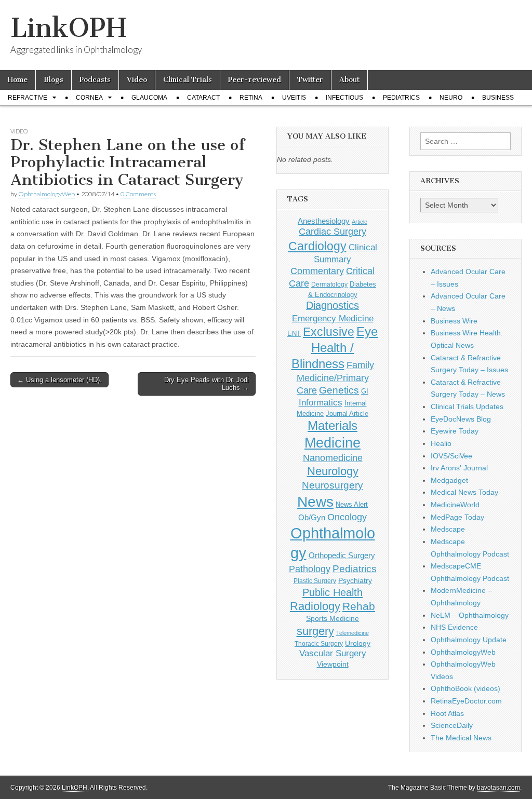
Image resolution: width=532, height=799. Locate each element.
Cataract (203, 97)
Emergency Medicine (333, 318)
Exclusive (328, 331)
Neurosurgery (332, 485)
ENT (294, 333)
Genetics (339, 390)
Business (498, 97)
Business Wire (454, 321)
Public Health (332, 592)
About (349, 79)
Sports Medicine (332, 618)
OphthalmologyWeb (46, 194)
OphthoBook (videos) (465, 688)
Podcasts (95, 79)
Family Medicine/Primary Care (335, 378)
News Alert (352, 504)
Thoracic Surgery (319, 643)
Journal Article (347, 413)
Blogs (53, 79)
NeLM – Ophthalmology (470, 615)
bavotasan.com (498, 787)
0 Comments (138, 194)
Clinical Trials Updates (467, 406)
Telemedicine (352, 633)
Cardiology (317, 246)
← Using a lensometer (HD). (59, 380)
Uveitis (294, 97)
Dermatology (329, 284)
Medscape (448, 529)
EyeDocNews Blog (461, 419)
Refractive (27, 97)
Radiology (315, 606)
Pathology (309, 569)
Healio (441, 443)
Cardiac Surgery (332, 231)
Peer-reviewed (254, 79)
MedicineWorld (455, 504)
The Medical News (461, 738)
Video (137, 79)
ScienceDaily (452, 725)
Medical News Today (464, 492)
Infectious (344, 97)
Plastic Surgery (315, 581)
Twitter (310, 79)
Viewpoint (333, 664)
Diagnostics (332, 305)
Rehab (358, 606)
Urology (357, 643)
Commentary (317, 271)
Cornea (89, 97)
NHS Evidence (454, 627)
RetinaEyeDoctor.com (466, 701)
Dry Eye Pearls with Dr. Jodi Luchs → (206, 384)
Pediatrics (401, 97)
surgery (315, 631)
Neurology (332, 471)
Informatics (320, 403)
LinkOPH (68, 28)
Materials (332, 425)
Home (18, 79)
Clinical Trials (187, 79)
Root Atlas (447, 713)
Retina (251, 97)
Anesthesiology (324, 220)
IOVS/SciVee (451, 456)
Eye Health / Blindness (334, 347)
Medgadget (449, 480)
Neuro (451, 97)
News (315, 501)
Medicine (332, 443)
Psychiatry (355, 580)
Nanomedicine (333, 458)
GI (364, 391)
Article (359, 222)
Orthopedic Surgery (342, 555)
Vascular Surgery (332, 653)
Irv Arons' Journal (459, 468)
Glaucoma (149, 97)
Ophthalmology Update (469, 639)
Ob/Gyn (311, 517)
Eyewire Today (454, 431)
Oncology (347, 517)
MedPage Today (457, 517)
